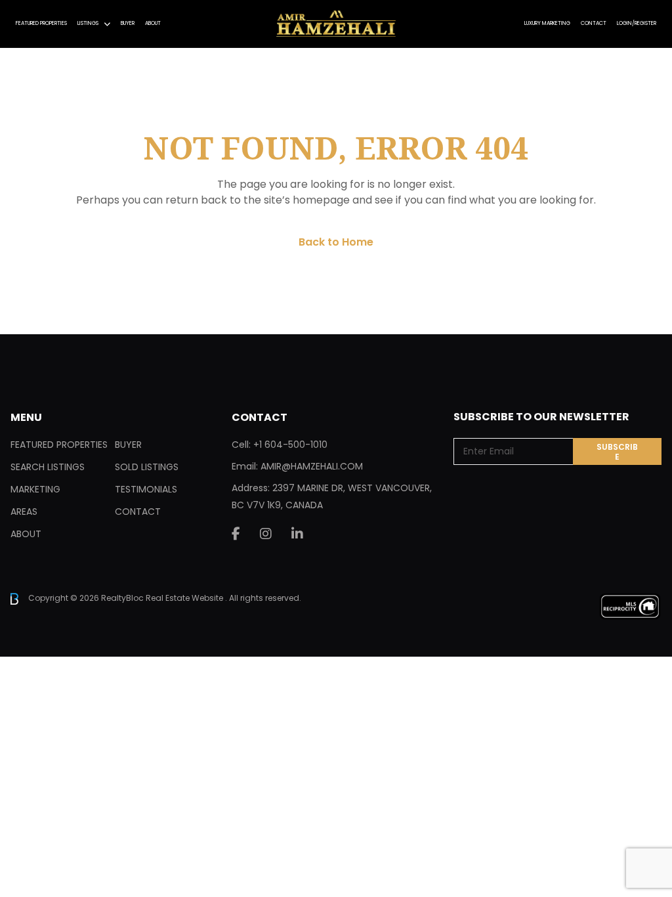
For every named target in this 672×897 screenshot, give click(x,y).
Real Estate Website (185, 597)
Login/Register (636, 23)
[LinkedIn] (297, 534)
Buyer (128, 23)
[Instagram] (266, 534)
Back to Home (336, 242)
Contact (593, 23)
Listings (87, 23)
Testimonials (146, 489)
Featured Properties (41, 23)
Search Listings (47, 466)
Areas (23, 511)
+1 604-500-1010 (290, 444)
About (153, 23)
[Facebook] (236, 534)
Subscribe (617, 451)
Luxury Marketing (547, 23)
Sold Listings (146, 466)
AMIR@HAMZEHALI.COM (312, 466)
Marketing (35, 489)
